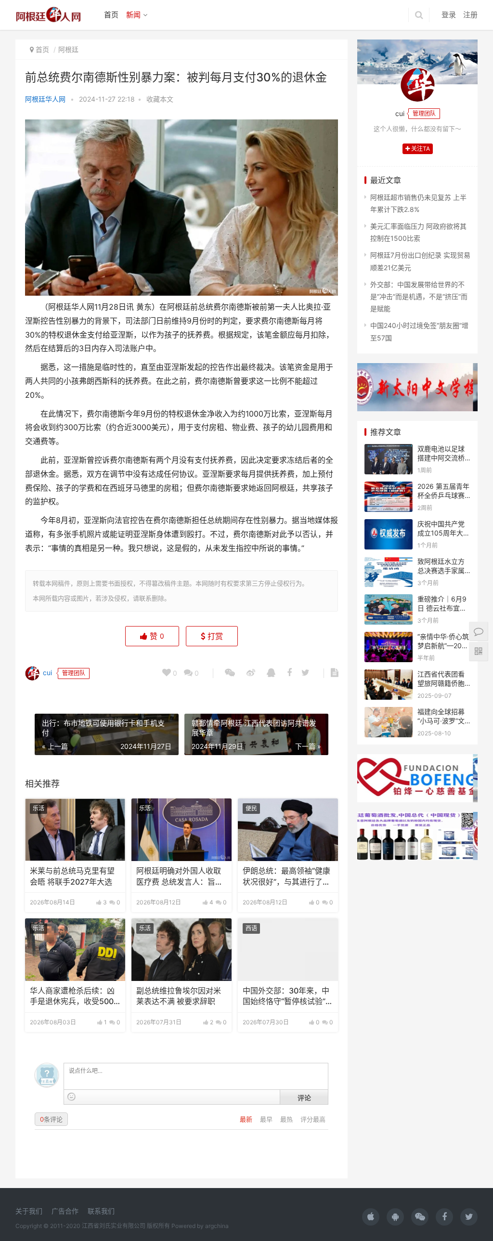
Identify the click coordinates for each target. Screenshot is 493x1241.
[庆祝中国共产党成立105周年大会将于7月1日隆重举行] (388, 525)
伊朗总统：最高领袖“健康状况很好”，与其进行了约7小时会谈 (286, 877)
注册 (470, 14)
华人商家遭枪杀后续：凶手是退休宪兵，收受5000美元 (74, 996)
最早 (267, 1119)
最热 (287, 1119)
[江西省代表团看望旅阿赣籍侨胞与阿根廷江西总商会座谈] (388, 675)
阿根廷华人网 (45, 99)
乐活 (38, 808)
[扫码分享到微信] (230, 673)
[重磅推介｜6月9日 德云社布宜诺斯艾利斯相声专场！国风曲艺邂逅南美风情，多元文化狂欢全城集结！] (388, 600)
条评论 (51, 1119)
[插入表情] (71, 1096)
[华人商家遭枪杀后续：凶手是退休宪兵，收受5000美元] (75, 949)
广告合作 (65, 1211)
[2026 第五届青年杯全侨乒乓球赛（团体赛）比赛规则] (388, 487)
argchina (217, 1225)
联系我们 (101, 1211)
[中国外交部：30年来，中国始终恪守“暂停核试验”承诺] (288, 949)
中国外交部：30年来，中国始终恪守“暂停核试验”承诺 (288, 996)
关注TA (420, 148)
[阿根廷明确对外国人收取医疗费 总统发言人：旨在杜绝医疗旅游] (181, 829)
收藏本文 (159, 99)
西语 (251, 928)
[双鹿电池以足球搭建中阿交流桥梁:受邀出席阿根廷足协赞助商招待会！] (388, 450)
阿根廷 (68, 49)
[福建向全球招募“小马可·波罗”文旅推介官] (388, 713)
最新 (247, 1119)
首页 (111, 14)
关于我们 (28, 1211)
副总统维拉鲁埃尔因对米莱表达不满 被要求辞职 (178, 996)
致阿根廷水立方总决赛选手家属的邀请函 (441, 570)
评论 (304, 1097)
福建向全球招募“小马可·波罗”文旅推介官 (441, 720)
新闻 (133, 14)
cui (46, 672)
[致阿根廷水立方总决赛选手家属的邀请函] (388, 563)
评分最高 (312, 1119)
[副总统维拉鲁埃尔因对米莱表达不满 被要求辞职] (181, 949)
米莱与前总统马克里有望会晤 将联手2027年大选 (72, 876)
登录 (448, 14)
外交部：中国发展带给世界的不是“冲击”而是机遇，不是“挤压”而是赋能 (418, 296)
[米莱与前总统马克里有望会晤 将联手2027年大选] (75, 829)
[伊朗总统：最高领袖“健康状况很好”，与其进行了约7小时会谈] (288, 829)
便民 (251, 808)
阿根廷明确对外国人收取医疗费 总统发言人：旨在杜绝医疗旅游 (179, 877)
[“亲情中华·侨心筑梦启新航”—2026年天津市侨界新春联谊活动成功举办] (388, 638)
